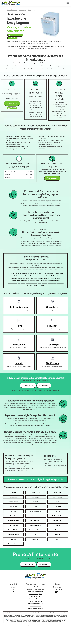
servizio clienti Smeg (21, 467)
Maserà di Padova (51, 276)
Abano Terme (17, 273)
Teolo (39, 283)
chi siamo (13, 587)
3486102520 (13, 103)
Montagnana (21, 278)
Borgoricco (33, 273)
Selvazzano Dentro (31, 283)
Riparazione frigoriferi (35, 599)
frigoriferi (52, 325)
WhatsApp (13, 38)
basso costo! (61, 69)
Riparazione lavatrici (35, 606)
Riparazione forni (35, 596)
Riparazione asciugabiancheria (35, 589)
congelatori (52, 307)
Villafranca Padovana (38, 285)
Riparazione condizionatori (35, 591)
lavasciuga (19, 344)
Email (58, 592)
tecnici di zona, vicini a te (26, 63)
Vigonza (29, 285)
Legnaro (42, 276)
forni (19, 325)
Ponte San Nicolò (34, 280)
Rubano (42, 280)
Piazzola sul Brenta (55, 278)
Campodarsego (48, 273)
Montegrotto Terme (31, 278)
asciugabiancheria (18, 307)
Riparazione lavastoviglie (35, 603)
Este (31, 276)
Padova (10, 273)
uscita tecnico (13, 592)
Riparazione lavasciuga (35, 601)
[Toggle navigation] (68, 3)
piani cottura (52, 363)
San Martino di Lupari (14, 283)
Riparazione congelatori (35, 594)
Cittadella (12, 276)
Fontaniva (36, 276)
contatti (13, 589)
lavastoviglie (22, 10)
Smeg (29, 10)
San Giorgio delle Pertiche (52, 280)
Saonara (23, 283)
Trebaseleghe (52, 283)
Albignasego (25, 273)
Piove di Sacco (25, 280)
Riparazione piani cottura (35, 608)
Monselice (14, 278)
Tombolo (44, 283)
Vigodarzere (60, 283)
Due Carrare (25, 276)
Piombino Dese (15, 280)
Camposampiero (59, 273)
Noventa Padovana (43, 278)
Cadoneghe (39, 273)
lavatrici (19, 363)
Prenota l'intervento (16, 35)
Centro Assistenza (12, 10)
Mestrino (59, 276)
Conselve (19, 276)
